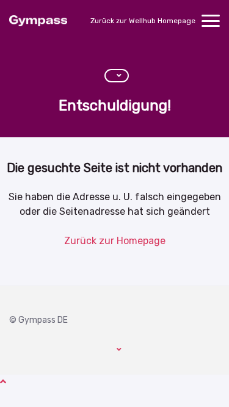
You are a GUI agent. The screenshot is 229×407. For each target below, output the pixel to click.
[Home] (38, 20)
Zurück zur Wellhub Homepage (142, 20)
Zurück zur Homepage (114, 241)
